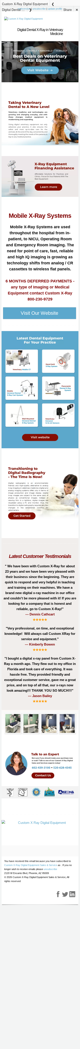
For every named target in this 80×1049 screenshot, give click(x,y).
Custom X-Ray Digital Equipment (25, 4)
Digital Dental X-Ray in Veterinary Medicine (14, 9)
